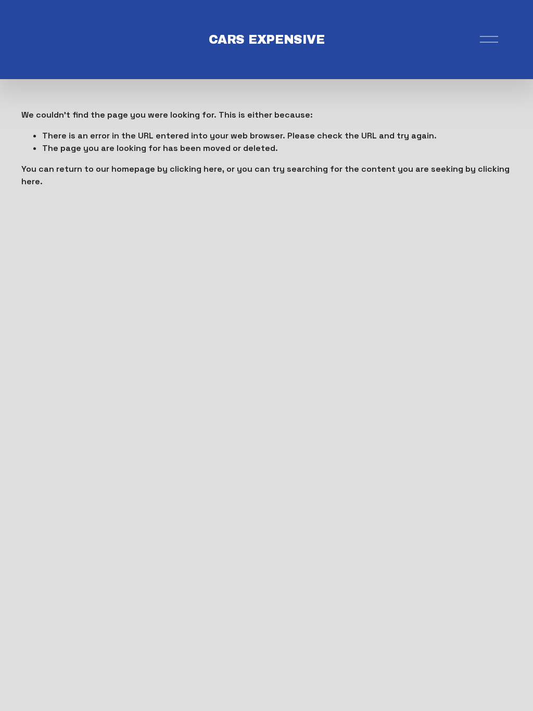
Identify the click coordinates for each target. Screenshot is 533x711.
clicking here (196, 168)
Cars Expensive (266, 39)
